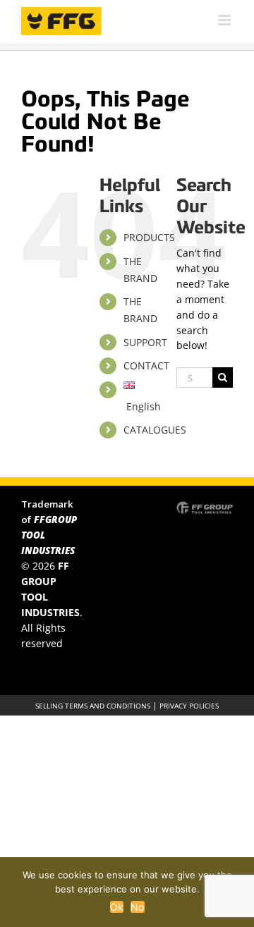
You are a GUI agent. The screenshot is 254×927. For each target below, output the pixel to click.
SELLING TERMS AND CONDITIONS (92, 706)
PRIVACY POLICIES (189, 706)
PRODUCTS (149, 237)
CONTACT (146, 365)
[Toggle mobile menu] (225, 20)
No (138, 907)
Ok (117, 907)
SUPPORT (145, 342)
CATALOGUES (154, 429)
